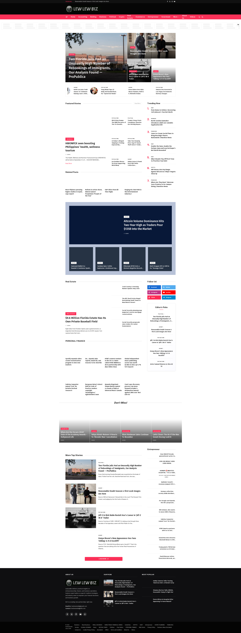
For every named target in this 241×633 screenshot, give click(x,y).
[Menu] (66, 16)
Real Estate (130, 17)
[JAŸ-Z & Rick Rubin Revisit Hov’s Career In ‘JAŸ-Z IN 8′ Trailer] (139, 70)
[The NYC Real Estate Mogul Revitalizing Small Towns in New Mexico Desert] (116, 301)
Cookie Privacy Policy (89, 630)
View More (137, 103)
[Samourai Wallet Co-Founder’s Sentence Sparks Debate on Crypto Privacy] (81, 255)
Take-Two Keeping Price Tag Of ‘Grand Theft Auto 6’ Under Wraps (134, 143)
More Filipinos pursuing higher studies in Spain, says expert (73, 192)
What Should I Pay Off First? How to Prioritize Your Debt (162, 160)
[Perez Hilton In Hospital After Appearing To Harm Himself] (146, 601)
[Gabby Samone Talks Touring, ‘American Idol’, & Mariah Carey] (146, 583)
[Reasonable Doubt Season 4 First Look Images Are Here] (151, 46)
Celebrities (64, 428)
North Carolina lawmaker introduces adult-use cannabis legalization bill (162, 123)
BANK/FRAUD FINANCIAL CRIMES (113, 625)
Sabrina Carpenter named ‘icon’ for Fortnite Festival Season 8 (71, 387)
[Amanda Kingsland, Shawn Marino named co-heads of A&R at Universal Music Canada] (113, 376)
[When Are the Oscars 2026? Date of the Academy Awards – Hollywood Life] (74, 425)
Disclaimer (100, 630)
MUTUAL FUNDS (103, 627)
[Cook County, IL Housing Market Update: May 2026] (116, 289)
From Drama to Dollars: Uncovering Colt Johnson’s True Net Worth (163, 111)
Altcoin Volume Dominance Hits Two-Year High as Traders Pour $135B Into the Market (144, 225)
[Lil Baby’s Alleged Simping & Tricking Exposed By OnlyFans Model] (119, 132)
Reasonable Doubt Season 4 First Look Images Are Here (92, 1)
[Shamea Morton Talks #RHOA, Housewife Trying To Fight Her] (146, 592)
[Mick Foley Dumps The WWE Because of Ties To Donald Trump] (119, 111)
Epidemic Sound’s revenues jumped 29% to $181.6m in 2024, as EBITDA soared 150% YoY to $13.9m (167, 483)
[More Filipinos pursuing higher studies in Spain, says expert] (74, 181)
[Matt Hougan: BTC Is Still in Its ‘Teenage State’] (160, 255)
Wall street (142, 627)
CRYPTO (153, 167)
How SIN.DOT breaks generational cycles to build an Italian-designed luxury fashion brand (167, 455)
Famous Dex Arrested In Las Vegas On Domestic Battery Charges (157, 91)
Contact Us (78, 630)
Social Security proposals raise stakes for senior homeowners (131, 324)
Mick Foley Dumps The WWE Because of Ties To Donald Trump (119, 122)
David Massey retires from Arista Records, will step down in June (167, 557)
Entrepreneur (153, 17)
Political (112, 17)
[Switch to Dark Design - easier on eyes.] (199, 17)
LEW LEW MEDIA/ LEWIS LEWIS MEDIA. (167, 462)
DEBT (152, 107)
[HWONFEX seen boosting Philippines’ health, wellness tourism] (86, 123)
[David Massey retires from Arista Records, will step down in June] (152, 558)
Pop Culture (133, 71)
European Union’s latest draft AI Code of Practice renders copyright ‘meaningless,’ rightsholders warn (93, 389)
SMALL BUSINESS (97, 625)
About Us (184, 17)
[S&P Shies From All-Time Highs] (113, 181)
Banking (93, 17)
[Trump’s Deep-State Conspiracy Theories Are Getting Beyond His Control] (135, 111)
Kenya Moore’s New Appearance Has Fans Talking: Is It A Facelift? (162, 76)
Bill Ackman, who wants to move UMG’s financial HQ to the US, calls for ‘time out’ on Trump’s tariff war (167, 511)
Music (94, 627)
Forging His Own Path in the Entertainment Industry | (133, 192)
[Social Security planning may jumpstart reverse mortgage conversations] (116, 313)
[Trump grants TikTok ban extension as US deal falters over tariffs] (152, 549)
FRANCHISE (154, 131)
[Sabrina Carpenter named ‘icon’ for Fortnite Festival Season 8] (74, 376)
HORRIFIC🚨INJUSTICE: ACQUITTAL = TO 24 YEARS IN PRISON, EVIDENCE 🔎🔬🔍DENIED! (167, 472)
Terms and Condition (116, 630)
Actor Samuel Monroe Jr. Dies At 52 (161, 365)
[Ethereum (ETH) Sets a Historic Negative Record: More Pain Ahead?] (134, 255)
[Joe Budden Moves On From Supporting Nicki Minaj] (119, 153)
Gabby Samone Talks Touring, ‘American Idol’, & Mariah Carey (163, 582)
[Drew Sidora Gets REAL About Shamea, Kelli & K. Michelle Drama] (142, 90)
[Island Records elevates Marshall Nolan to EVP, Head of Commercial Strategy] (152, 540)
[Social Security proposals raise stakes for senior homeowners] (116, 325)
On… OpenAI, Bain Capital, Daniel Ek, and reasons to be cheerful (93, 361)
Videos (192, 17)
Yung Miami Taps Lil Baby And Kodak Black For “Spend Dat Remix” (102, 91)
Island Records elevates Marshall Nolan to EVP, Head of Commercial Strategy (167, 539)
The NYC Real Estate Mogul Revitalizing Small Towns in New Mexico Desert (131, 300)
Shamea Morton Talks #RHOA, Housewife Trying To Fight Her (163, 591)
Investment (165, 17)
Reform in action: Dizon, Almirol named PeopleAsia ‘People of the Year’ (93, 193)
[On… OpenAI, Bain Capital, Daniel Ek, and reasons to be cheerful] (94, 350)
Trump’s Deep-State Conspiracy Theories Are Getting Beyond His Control (134, 122)
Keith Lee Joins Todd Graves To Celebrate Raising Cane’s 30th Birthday (74, 92)
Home (73, 17)
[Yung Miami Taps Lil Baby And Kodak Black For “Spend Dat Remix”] (115, 90)
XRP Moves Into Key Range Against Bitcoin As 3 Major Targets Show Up (163, 172)
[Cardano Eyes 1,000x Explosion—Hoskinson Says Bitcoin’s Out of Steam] (107, 255)
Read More (68, 163)
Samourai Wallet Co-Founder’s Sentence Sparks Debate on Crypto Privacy (81, 267)
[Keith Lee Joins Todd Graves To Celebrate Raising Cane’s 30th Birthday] (87, 90)
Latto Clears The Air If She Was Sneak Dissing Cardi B (166, 435)
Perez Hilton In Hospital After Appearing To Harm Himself (163, 600)
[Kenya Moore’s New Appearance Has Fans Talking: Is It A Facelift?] (164, 70)
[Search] (202, 17)
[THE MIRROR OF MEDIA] (83, 9)
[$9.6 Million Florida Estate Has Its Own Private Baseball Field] (86, 299)
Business (102, 17)
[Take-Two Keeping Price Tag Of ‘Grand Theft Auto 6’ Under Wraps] (135, 132)
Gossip (133, 47)
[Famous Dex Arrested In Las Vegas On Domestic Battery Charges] (170, 90)
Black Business (86, 625)
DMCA (106, 630)
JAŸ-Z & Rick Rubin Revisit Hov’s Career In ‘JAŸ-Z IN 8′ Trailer (139, 76)
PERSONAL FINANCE (131, 627)
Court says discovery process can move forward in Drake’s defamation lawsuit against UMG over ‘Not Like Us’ (133, 389)
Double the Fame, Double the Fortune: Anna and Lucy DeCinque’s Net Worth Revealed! (163, 148)
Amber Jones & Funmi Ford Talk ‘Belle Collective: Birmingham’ (135, 163)
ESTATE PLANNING (160, 625)
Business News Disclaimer (164, 627)
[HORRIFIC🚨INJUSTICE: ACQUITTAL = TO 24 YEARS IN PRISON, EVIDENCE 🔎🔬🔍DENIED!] (152, 473)
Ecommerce (140, 17)
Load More (103, 559)
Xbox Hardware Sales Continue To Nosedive (135, 435)
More (175, 17)
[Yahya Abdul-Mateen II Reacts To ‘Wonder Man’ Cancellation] (105, 425)
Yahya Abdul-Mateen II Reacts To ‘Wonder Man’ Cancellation (104, 435)
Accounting (82, 17)
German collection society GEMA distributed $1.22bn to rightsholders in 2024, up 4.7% (167, 492)
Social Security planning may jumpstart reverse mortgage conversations (132, 312)
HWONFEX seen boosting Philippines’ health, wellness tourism (82, 147)
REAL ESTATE (71, 313)
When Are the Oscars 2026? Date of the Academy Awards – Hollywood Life (74, 434)
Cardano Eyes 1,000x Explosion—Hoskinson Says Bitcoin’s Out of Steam (107, 267)
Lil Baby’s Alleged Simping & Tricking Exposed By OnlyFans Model (118, 143)
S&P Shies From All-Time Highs (112, 191)
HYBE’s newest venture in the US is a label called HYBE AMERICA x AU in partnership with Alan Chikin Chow (113, 363)
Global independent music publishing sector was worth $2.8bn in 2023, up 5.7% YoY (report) (133, 363)
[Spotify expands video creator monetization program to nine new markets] (74, 350)
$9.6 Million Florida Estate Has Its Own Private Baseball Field (85, 319)
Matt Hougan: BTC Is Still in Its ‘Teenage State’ (159, 267)
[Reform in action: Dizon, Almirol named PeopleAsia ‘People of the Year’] (94, 181)
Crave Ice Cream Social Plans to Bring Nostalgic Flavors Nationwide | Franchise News (162, 135)
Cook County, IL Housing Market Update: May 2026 (130, 287)
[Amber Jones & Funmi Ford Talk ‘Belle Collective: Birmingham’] (135, 153)
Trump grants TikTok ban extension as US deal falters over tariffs (167, 548)
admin (68, 154)
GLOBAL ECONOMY (86, 627)
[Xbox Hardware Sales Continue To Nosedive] (136, 425)
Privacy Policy (151, 627)
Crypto (121, 17)
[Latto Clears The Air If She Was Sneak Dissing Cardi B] (166, 425)
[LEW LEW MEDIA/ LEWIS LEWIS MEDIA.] (152, 463)
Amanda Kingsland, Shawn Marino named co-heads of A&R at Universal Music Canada (113, 387)
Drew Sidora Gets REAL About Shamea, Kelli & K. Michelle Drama (129, 91)
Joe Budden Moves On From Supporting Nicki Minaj (118, 163)
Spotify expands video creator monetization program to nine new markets (73, 362)
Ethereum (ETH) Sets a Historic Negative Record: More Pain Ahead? (133, 267)
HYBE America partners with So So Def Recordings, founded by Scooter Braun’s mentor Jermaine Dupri (167, 530)
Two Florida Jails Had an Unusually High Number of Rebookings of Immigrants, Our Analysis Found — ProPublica (89, 68)
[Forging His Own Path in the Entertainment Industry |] (133, 181)
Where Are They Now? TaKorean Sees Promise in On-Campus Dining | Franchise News (162, 184)
